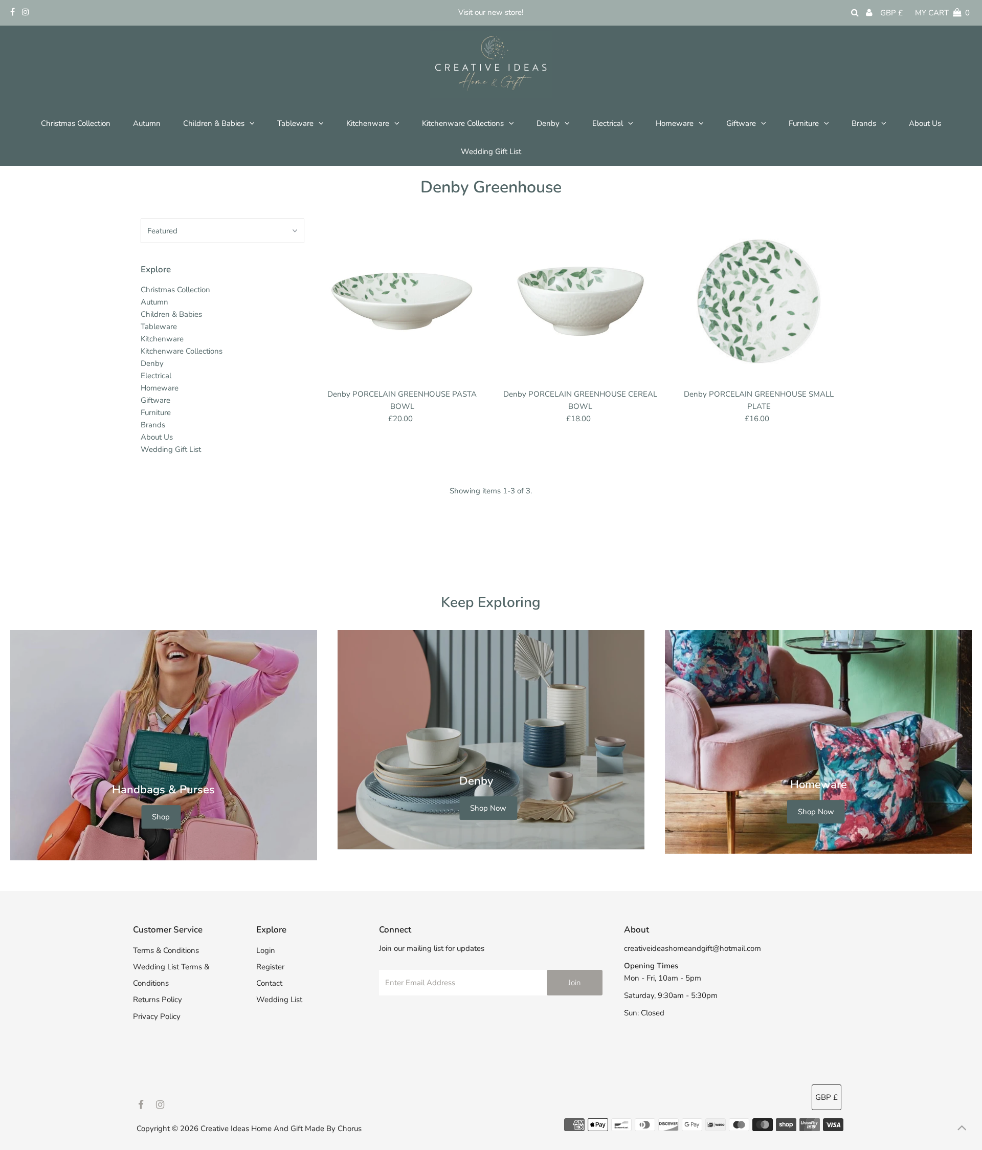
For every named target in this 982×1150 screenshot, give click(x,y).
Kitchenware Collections (181, 351)
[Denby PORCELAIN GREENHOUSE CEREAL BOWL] (580, 301)
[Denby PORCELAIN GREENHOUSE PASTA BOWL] (402, 301)
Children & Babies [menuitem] (213, 123)
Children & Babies (171, 314)
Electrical (156, 376)
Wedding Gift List (171, 449)
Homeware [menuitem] (675, 123)
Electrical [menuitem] (607, 123)
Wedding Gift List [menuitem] (491, 151)
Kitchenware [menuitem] (367, 123)
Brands (864, 123)
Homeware (159, 388)
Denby (152, 363)
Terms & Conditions (166, 950)
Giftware (155, 400)
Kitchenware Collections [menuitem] (463, 123)
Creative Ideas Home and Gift (252, 1128)
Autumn (154, 302)
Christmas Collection (175, 290)
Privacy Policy (157, 1016)
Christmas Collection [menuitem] (75, 123)
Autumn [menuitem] (147, 123)
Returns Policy (157, 999)
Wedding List (279, 999)
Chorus (350, 1128)
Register (270, 967)
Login (265, 950)
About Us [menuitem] (925, 123)
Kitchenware (162, 339)
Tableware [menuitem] (295, 123)
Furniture (156, 412)
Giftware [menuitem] (741, 123)
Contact (269, 983)
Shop (161, 817)
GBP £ (891, 13)
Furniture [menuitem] (804, 123)
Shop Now (488, 808)
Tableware (159, 326)
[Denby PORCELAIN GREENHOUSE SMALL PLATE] (759, 301)
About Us (157, 437)
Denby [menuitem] (548, 123)
